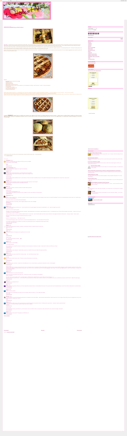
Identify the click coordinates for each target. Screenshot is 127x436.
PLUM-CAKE (90, 52)
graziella (7, 171)
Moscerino (7, 296)
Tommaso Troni (8, 195)
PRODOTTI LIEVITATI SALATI (92, 55)
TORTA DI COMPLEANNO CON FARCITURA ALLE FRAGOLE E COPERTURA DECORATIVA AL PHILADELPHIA (104, 170)
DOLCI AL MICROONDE (91, 47)
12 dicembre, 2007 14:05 (9, 239)
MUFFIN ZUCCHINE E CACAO (92, 178)
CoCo (4, 44)
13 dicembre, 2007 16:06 (9, 294)
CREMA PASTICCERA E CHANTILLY (92, 157)
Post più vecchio (79, 330)
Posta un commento (7, 315)
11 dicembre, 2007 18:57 (9, 184)
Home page (42, 330)
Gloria (7, 284)
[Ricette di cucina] (91, 67)
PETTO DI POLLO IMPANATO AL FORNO (94, 161)
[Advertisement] (63, 22)
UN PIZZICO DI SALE (91, 59)
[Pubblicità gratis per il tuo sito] (90, 86)
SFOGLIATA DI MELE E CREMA (95, 165)
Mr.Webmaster (93, 84)
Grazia (7, 44)
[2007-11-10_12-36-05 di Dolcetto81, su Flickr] (43, 78)
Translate (94, 29)
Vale (21, 238)
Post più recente (6, 330)
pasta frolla (7, 81)
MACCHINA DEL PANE (91, 50)
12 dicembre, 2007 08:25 (9, 204)
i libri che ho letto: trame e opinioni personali (94, 70)
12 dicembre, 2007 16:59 (9, 255)
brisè (19, 81)
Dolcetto (7, 241)
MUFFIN (89, 51)
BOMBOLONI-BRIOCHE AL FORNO (93, 174)
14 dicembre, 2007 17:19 (9, 300)
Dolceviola (7, 180)
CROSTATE (7, 155)
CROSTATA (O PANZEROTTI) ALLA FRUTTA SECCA (13, 27)
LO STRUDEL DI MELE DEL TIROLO (96, 152)
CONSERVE (90, 43)
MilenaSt (7, 225)
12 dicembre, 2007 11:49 (9, 235)
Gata (6, 186)
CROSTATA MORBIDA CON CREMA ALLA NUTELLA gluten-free (100, 182)
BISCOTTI (89, 42)
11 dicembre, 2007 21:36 (9, 188)
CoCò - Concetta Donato (9, 167)
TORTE (88, 187)
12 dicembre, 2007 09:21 (9, 223)
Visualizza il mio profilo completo (97, 199)
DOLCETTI (11, 155)
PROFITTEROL (93, 191)
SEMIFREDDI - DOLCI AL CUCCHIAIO (93, 56)
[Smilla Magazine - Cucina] (91, 35)
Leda (6, 280)
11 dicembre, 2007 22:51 (9, 193)
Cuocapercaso (8, 160)
